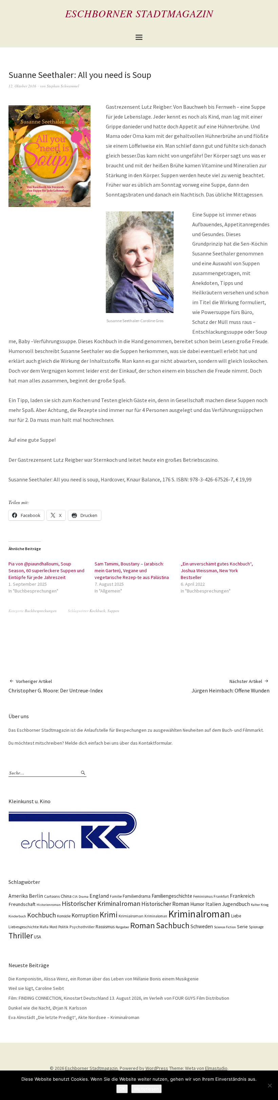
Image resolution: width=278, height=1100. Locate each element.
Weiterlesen (146, 1089)
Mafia (44, 927)
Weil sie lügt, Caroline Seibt (36, 988)
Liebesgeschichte (23, 926)
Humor (197, 904)
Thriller (20, 936)
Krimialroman (131, 915)
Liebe (236, 916)
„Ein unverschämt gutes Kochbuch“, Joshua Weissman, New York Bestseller (217, 570)
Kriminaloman (155, 916)
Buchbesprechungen (41, 610)
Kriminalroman (199, 914)
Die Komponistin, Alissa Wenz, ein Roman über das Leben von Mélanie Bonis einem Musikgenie (103, 979)
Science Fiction (225, 927)
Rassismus (105, 927)
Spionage (256, 927)
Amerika (18, 896)
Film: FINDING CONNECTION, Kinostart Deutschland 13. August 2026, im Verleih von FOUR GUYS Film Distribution (118, 998)
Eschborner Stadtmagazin (139, 13)
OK (122, 1089)
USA (37, 937)
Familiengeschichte (172, 896)
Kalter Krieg (260, 904)
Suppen (113, 610)
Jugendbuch (236, 904)
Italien (213, 903)
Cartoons (52, 896)
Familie (116, 896)
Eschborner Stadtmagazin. (92, 1068)
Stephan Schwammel (63, 85)
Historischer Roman (165, 904)
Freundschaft (22, 904)
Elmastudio (216, 1068)
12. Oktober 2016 (22, 85)
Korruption (85, 915)
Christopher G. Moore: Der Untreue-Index (55, 686)
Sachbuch (173, 925)
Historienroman (49, 904)
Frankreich (242, 896)
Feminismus (203, 896)
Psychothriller (82, 926)
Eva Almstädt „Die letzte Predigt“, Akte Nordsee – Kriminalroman (73, 1017)
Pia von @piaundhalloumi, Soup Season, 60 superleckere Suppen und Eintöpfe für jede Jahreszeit (46, 570)
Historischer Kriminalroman (101, 903)
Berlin (36, 896)
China (66, 896)
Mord (53, 927)
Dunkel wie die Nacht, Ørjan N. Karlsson (47, 1008)
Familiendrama (137, 896)
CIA (75, 896)
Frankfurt (221, 896)
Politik (63, 927)
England (99, 895)
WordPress (156, 1068)
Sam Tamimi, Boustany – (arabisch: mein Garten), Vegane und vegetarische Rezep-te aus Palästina (132, 570)
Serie (242, 926)
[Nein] (269, 1085)
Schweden (202, 926)
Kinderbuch (17, 916)
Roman (142, 925)
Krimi (109, 914)
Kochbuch (97, 610)
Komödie (64, 916)
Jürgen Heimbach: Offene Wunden (231, 686)
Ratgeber (122, 927)
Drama (83, 896)
